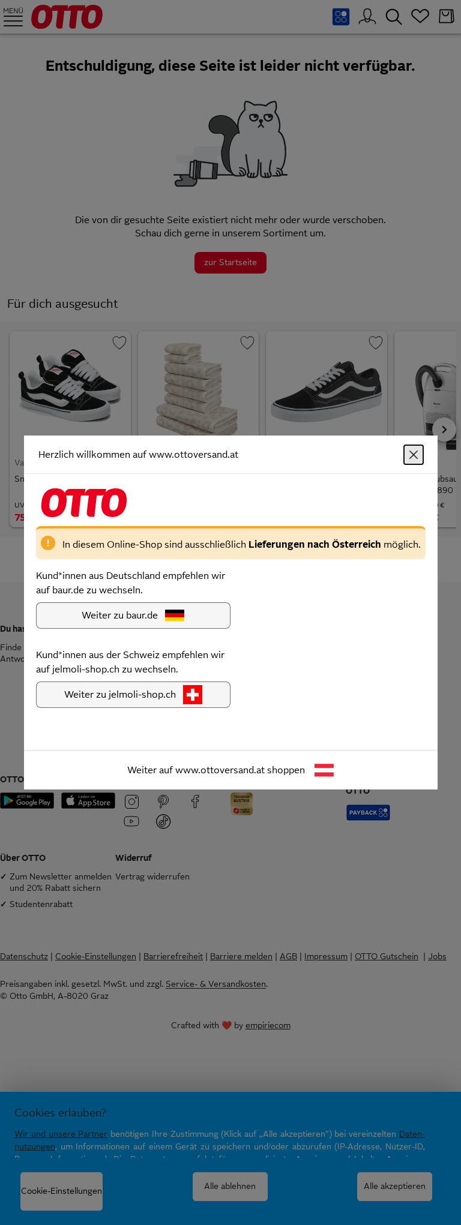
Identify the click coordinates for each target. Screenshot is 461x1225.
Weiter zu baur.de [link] (120, 615)
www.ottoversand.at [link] (220, 770)
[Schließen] (413, 454)
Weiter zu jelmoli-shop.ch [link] (120, 694)
